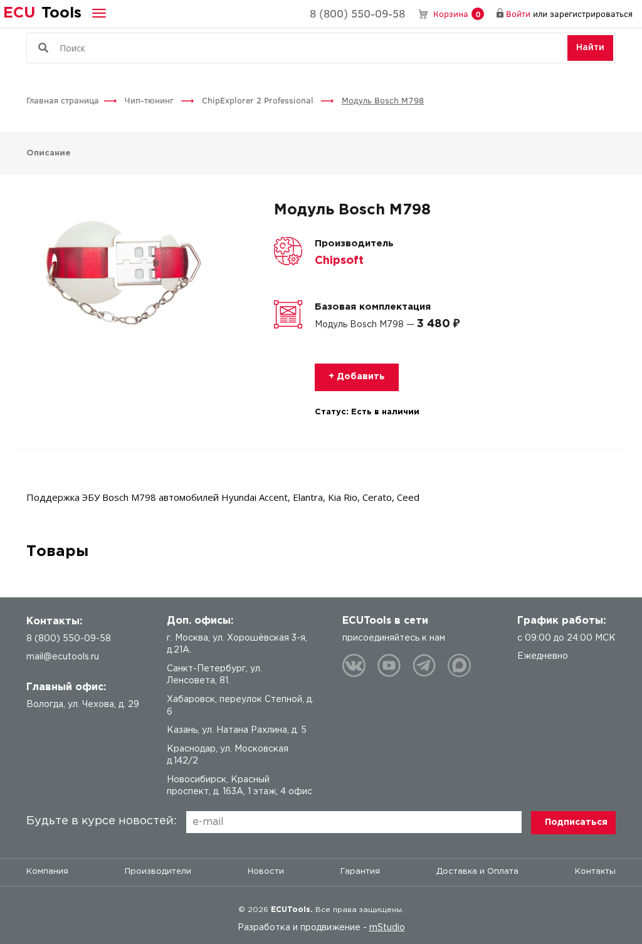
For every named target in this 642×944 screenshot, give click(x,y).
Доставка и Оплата (477, 871)
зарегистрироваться (591, 13)
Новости (266, 871)
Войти (518, 13)
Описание (48, 153)
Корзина (456, 13)
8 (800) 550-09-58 (357, 13)
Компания (47, 871)
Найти (590, 47)
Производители (158, 871)
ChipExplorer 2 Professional (259, 100)
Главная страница (62, 100)
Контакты (595, 871)
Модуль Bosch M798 (383, 100)
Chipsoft (339, 261)
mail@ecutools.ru (62, 657)
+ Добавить (357, 376)
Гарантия (360, 871)
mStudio (387, 927)
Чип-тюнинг (150, 100)
